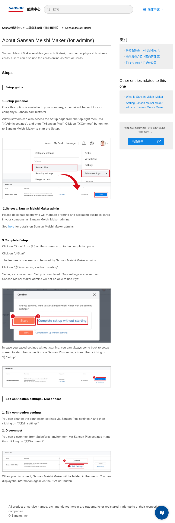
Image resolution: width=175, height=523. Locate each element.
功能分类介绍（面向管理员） (43, 28)
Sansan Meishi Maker (78, 28)
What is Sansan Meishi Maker (144, 96)
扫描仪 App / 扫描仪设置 (141, 62)
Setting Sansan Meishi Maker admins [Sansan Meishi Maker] (145, 105)
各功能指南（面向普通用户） (144, 50)
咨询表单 (137, 141)
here (11, 226)
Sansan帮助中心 (12, 28)
